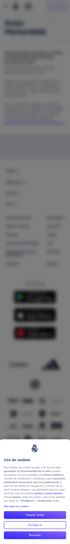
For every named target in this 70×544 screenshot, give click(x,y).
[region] (35, 491)
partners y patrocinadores (48, 493)
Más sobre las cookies (16, 506)
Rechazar (35, 535)
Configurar (35, 524)
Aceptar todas (35, 514)
